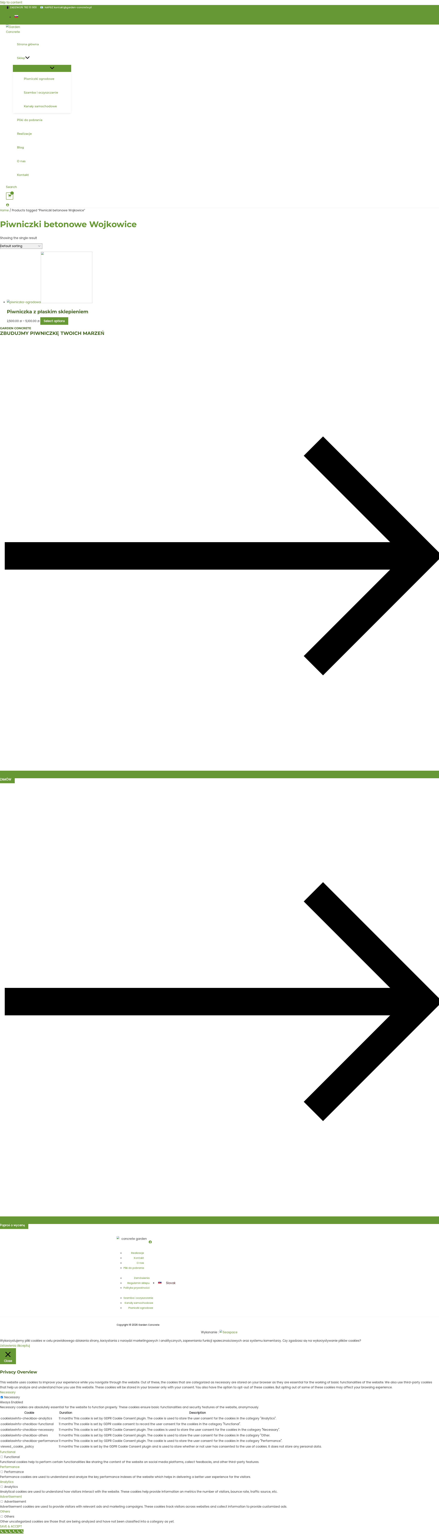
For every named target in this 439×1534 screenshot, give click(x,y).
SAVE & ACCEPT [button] (11, 1526)
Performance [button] (10, 1467)
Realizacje (137, 1253)
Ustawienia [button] (8, 1346)
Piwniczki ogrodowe (140, 1308)
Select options (54, 321)
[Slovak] (17, 17)
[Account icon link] (7, 205)
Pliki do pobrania (133, 1268)
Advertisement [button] (11, 1497)
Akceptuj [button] (23, 1346)
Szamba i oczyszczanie (138, 1298)
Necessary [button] (8, 1392)
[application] (27, 58)
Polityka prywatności (136, 1288)
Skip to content (11, 2)
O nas (140, 1263)
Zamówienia (142, 1278)
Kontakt (139, 1258)
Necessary (12, 1397)
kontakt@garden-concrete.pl (73, 7)
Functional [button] (7, 1452)
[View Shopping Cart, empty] (9, 196)
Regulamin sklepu (138, 1283)
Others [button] (5, 1511)
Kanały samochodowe (139, 1303)
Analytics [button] (7, 1482)
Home (4, 210)
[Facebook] (150, 1242)
